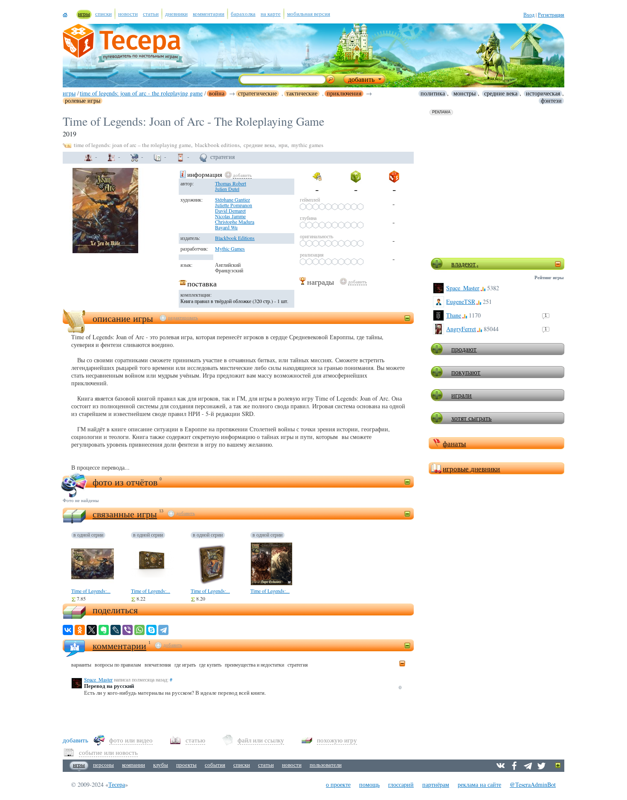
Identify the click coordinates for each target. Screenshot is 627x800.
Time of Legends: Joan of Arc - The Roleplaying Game (141, 93)
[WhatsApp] (139, 630)
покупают (465, 371)
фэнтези (551, 100)
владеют (463, 263)
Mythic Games (230, 248)
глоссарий (401, 784)
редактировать (183, 317)
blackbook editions (217, 145)
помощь (369, 784)
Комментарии (119, 645)
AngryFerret (461, 329)
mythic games (307, 145)
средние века (500, 93)
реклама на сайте (479, 784)
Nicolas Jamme (230, 216)
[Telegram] (163, 630)
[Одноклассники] (80, 630)
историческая (543, 93)
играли (461, 394)
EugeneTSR (460, 301)
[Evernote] (104, 630)
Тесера (116, 784)
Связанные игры (125, 514)
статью (195, 740)
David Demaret (230, 210)
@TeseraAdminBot (533, 784)
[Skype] (151, 630)
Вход (528, 14)
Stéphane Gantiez (232, 199)
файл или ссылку (261, 740)
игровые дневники (471, 469)
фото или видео (131, 740)
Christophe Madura (234, 221)
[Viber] (127, 630)
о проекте (338, 784)
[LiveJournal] (115, 630)
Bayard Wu (226, 227)
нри (283, 145)
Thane (453, 315)
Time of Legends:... (90, 590)
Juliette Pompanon (233, 205)
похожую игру (337, 740)
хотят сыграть (471, 417)
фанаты (454, 443)
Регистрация (551, 14)
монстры (464, 93)
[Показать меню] (558, 766)
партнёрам (435, 784)
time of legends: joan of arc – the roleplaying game (132, 145)
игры (69, 93)
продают (463, 348)
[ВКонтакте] (68, 630)
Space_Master (462, 288)
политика (433, 93)
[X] (92, 630)
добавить (242, 175)
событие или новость (108, 752)
